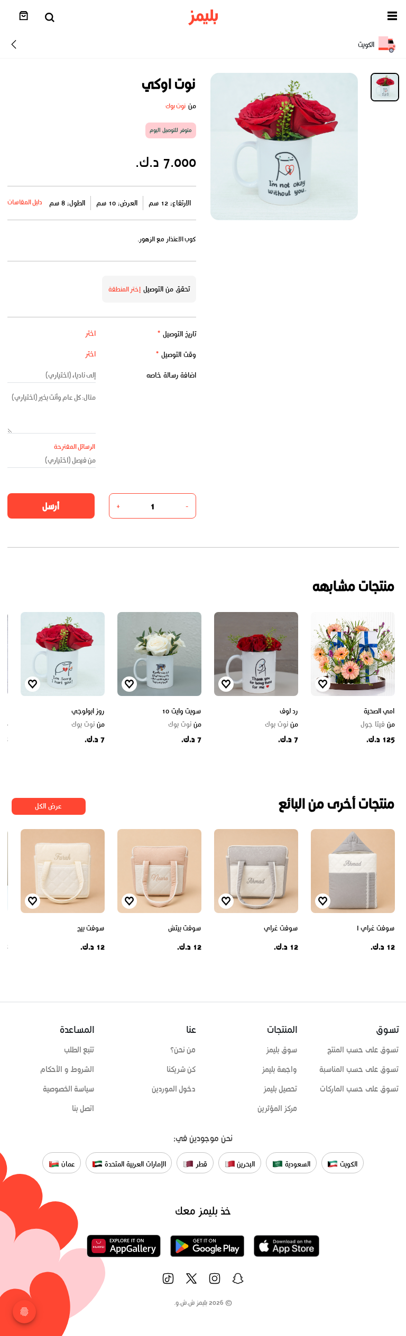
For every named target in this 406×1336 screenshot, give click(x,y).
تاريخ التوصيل (176, 334)
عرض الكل (48, 806)
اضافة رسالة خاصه (171, 375)
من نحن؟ (183, 1050)
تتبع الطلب (79, 1050)
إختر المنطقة (124, 289)
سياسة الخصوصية (69, 1089)
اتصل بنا (83, 1108)
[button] (392, 17)
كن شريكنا (181, 1069)
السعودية (296, 1164)
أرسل (50, 506)
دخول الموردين (174, 1089)
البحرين (245, 1164)
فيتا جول (378, 724)
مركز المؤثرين (277, 1108)
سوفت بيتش (184, 928)
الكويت (347, 1164)
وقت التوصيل (175, 355)
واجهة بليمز (280, 1069)
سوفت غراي (281, 928)
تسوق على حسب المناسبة (359, 1069)
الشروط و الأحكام (67, 1069)
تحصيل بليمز (280, 1089)
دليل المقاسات (25, 201)
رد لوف (289, 711)
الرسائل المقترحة (75, 446)
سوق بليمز (282, 1050)
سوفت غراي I (376, 928)
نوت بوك (175, 105)
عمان (67, 1164)
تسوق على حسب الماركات (359, 1089)
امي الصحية (379, 711)
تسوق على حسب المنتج (363, 1050)
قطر (200, 1164)
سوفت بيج (91, 928)
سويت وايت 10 (181, 711)
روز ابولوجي (88, 711)
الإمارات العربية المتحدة (134, 1164)
